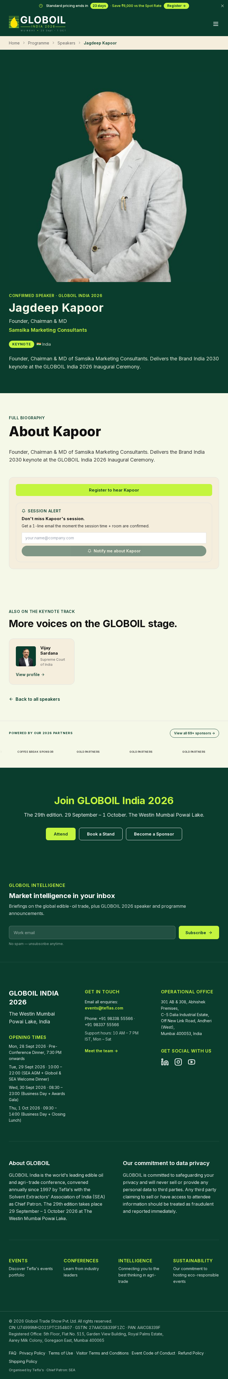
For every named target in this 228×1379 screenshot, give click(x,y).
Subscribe (195, 932)
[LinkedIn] (165, 1062)
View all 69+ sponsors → (194, 733)
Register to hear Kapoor (114, 490)
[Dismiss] (222, 6)
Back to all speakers (38, 699)
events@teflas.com (104, 1008)
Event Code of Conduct (153, 1353)
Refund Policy (191, 1353)
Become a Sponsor (154, 834)
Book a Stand (101, 834)
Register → (176, 6)
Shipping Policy (23, 1361)
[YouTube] (191, 1062)
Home (14, 43)
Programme (38, 43)
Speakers (66, 43)
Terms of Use (60, 1353)
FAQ (12, 1353)
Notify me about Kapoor (117, 550)
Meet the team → (101, 1050)
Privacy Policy (32, 1353)
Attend (61, 834)
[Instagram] (178, 1062)
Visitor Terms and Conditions (102, 1353)
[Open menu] (215, 23)
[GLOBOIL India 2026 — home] (37, 24)
